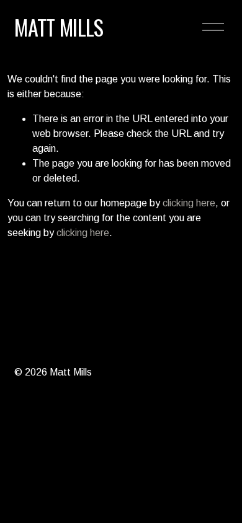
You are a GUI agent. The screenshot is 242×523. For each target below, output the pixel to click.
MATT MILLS (58, 27)
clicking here (189, 203)
